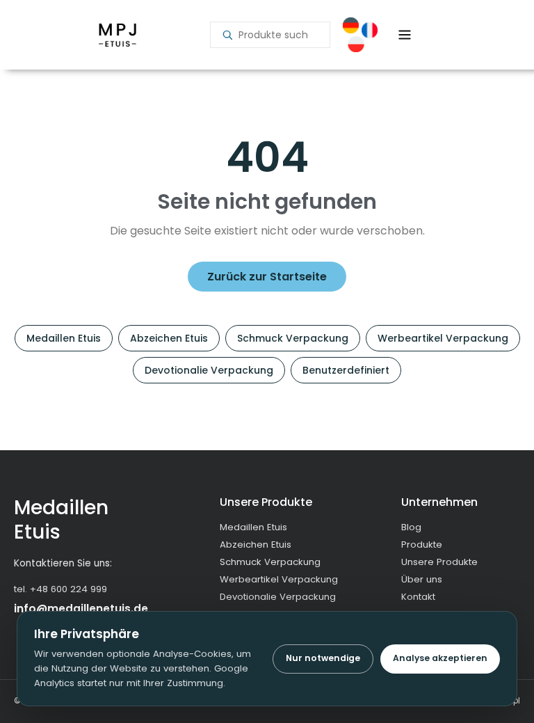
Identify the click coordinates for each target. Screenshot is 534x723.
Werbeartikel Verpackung (443, 338)
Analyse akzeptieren (440, 658)
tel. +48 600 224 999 (60, 589)
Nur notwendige (323, 658)
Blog (411, 527)
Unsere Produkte (439, 562)
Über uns (421, 579)
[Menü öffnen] (404, 34)
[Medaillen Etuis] (117, 35)
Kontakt (418, 596)
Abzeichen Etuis (169, 338)
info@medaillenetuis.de (81, 608)
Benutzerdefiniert (345, 370)
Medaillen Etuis (63, 338)
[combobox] (278, 35)
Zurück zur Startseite (267, 277)
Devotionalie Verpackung (209, 370)
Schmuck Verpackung (292, 338)
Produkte (421, 544)
